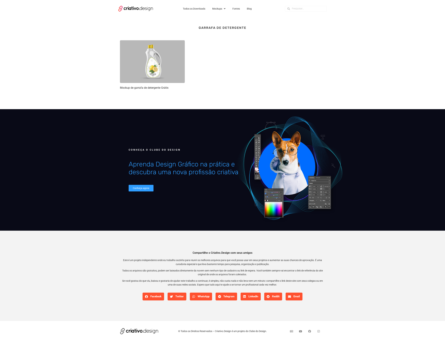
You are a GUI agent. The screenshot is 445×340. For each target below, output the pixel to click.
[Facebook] (309, 331)
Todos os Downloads (194, 8)
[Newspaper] (291, 331)
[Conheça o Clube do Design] (288, 169)
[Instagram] (318, 331)
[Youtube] (300, 331)
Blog (249, 8)
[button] (153, 296)
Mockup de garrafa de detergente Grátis (144, 87)
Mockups (217, 8)
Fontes (236, 8)
